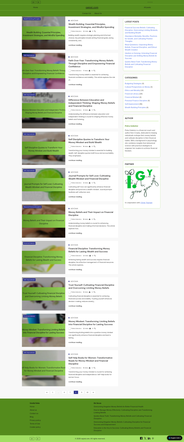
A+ (33, 2)
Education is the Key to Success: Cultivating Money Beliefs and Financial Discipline (122, 429)
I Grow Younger (146, 203)
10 (87, 392)
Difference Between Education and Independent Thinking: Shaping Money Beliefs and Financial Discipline (91, 103)
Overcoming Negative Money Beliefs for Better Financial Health (118, 407)
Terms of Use (35, 424)
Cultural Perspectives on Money (137, 87)
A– (39, 2)
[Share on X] (145, 439)
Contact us (34, 413)
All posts (147, 7)
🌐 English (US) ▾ (175, 438)
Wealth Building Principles (32, 19)
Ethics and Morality (132, 90)
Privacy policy (35, 420)
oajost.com (92, 7)
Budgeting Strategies (133, 83)
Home (35, 7)
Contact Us (86, 13)
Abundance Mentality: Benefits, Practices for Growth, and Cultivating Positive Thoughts (141, 38)
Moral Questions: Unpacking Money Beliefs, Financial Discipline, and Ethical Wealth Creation (141, 47)
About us (33, 410)
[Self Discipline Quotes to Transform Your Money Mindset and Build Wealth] (43, 148)
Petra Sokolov (76, 31)
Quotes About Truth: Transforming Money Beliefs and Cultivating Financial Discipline (141, 64)
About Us (98, 13)
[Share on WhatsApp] (153, 439)
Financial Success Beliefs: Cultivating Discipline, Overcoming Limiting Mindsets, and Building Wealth (141, 30)
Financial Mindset (132, 97)
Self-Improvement (29, 55)
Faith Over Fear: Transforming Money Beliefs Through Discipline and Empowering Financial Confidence (91, 63)
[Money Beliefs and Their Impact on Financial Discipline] (43, 221)
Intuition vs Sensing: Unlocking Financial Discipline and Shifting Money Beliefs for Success (141, 55)
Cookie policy (35, 427)
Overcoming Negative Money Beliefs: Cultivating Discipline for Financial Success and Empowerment (122, 423)
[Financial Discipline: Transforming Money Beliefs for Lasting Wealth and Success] (43, 257)
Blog (31, 417)
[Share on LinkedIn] (149, 439)
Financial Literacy (29, 243)
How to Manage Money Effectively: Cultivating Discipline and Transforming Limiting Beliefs (123, 411)
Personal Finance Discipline (32, 207)
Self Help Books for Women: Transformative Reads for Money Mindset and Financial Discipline (90, 360)
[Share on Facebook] (141, 439)
